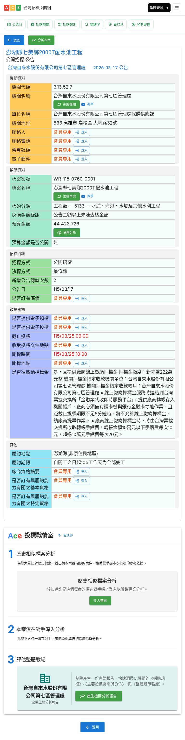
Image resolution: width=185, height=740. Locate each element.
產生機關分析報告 (102, 696)
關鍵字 (95, 24)
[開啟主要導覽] (176, 7)
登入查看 (100, 600)
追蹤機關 (69, 104)
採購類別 (69, 24)
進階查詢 (156, 8)
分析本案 (44, 40)
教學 (90, 104)
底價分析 (69, 232)
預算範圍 (144, 24)
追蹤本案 (69, 196)
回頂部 (68, 535)
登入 (84, 132)
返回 (16, 40)
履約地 (118, 24)
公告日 (17, 24)
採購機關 (42, 24)
